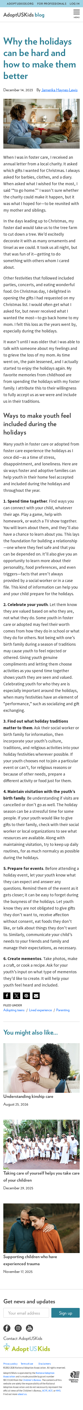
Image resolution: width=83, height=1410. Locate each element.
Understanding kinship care (28, 1096)
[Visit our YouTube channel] (29, 1328)
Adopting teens (14, 1010)
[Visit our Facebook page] (6, 1328)
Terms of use (27, 1363)
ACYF (44, 1390)
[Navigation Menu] (76, 15)
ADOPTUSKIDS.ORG (20, 3)
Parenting (62, 1010)
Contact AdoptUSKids (22, 1338)
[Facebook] (7, 996)
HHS (58, 1390)
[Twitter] (16, 996)
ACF (50, 1390)
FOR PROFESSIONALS (51, 3)
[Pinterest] (26, 996)
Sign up (65, 1313)
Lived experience (40, 1010)
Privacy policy (10, 1363)
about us (22, 1394)
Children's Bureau (32, 1380)
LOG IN (74, 3)
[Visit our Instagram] (18, 1328)
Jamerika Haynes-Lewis (59, 89)
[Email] (36, 996)
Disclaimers (45, 1363)
